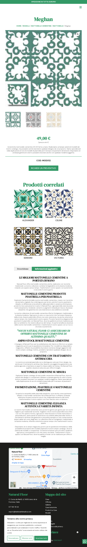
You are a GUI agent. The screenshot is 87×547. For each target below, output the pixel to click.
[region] (27, 529)
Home (18, 26)
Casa (47, 499)
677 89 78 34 (14, 507)
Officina (48, 502)
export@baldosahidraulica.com (20, 512)
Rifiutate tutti (27, 538)
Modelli (26, 26)
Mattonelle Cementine (41, 26)
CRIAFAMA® (57, 540)
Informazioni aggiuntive (46, 268)
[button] (78, 34)
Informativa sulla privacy (54, 526)
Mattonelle (58, 26)
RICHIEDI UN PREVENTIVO (43, 168)
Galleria (48, 505)
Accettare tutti (41, 538)
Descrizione (23, 268)
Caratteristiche (51, 507)
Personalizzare (13, 538)
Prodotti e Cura (51, 510)
